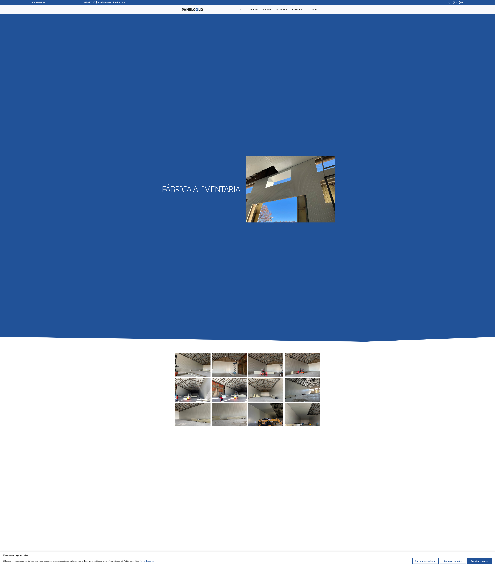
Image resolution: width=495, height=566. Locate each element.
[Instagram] (461, 2)
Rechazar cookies (452, 561)
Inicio (241, 9)
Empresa (253, 9)
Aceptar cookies (479, 561)
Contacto (312, 9)
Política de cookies (147, 561)
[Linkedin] (454, 2)
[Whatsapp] (448, 2)
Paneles (267, 9)
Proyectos (297, 9)
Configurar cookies (424, 561)
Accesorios (281, 9)
